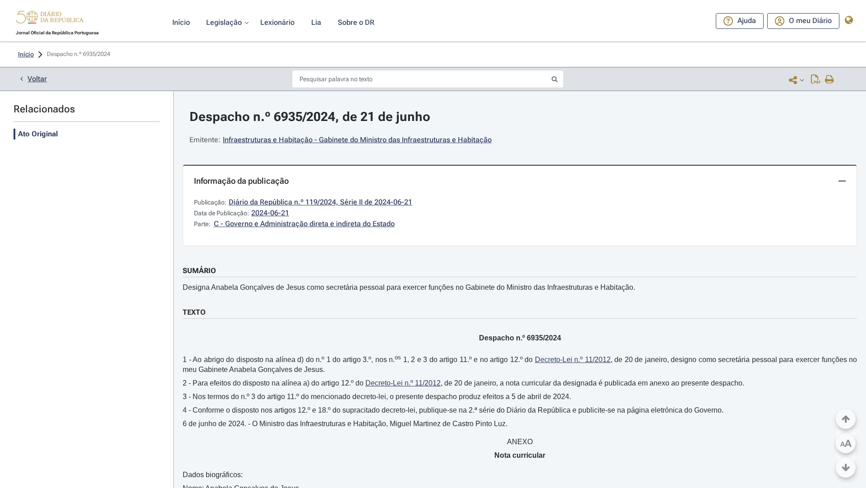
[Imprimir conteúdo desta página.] (829, 80)
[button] (49, 18)
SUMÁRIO (199, 270)
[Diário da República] (49, 19)
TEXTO (194, 312)
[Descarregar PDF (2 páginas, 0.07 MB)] (815, 80)
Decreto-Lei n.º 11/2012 (573, 359)
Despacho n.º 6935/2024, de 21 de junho (309, 116)
